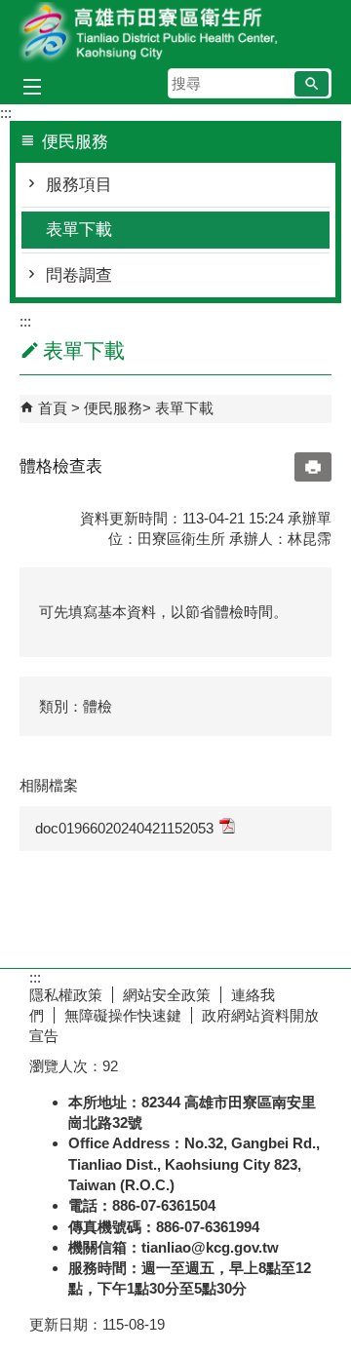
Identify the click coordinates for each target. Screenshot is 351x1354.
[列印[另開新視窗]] (313, 467)
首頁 (52, 408)
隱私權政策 (65, 994)
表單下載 (79, 229)
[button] (311, 84)
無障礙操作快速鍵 (122, 1015)
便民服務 (113, 408)
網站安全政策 (167, 994)
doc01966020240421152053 (124, 828)
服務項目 (79, 184)
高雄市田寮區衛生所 (175, 32)
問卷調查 (79, 275)
